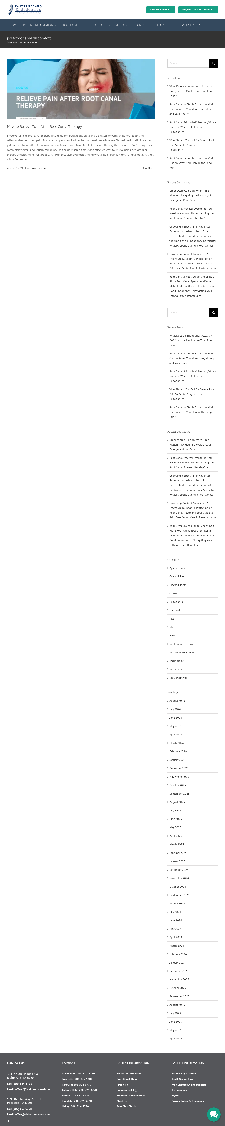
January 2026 (177, 760)
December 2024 (178, 869)
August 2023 (177, 1004)
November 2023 (179, 979)
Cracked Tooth (178, 585)
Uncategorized (178, 677)
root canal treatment (36, 168)
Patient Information (129, 1073)
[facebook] (8, 1121)
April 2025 (175, 836)
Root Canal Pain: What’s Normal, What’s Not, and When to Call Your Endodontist (192, 126)
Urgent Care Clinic (180, 190)
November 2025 (179, 776)
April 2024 (175, 937)
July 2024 (175, 912)
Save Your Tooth (126, 1106)
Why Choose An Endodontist (189, 1084)
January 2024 (177, 962)
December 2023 (178, 971)
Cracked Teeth (177, 576)
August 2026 (177, 700)
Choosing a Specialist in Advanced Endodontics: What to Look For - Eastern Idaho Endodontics (190, 231)
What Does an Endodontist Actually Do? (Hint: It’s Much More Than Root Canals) (191, 90)
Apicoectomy (177, 568)
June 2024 (175, 920)
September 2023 (179, 996)
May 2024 (175, 928)
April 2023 (175, 1038)
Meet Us (122, 1101)
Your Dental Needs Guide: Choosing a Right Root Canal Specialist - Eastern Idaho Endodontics (191, 281)
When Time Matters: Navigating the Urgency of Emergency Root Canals (190, 195)
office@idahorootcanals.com (32, 1114)
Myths (173, 627)
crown (173, 593)
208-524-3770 (86, 1073)
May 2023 (175, 1030)
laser (172, 618)
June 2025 (175, 819)
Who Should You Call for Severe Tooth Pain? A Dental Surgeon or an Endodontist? (192, 144)
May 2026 (175, 726)
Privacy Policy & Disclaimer (188, 1101)
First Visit (122, 1084)
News (172, 635)
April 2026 (175, 734)
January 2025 (177, 861)
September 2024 (179, 895)
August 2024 (177, 903)
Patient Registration (184, 1073)
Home (9, 42)
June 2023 (175, 1021)
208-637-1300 (83, 1079)
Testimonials (179, 1090)
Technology (176, 661)
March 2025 (176, 844)
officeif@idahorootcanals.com (33, 1089)
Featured (174, 610)
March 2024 (176, 945)
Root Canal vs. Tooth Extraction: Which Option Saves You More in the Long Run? (192, 162)
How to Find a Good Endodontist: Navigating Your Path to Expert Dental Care (191, 290)
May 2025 (175, 827)
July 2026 (175, 709)
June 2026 (175, 717)
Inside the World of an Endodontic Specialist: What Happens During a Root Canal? (192, 240)
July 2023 (175, 1013)
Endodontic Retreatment (132, 1095)
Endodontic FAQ (126, 1090)
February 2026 (178, 751)
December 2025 (178, 768)
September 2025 (179, 793)
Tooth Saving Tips (182, 1079)
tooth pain (175, 669)
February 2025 (178, 853)
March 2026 (176, 743)
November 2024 (179, 878)
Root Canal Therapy (181, 644)
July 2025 (175, 810)
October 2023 (177, 988)
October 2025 (177, 785)
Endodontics (177, 601)
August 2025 (177, 802)
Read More (148, 168)
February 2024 (178, 954)
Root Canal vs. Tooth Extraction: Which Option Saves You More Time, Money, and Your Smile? (192, 109)
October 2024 (177, 886)
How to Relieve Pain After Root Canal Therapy (44, 126)
